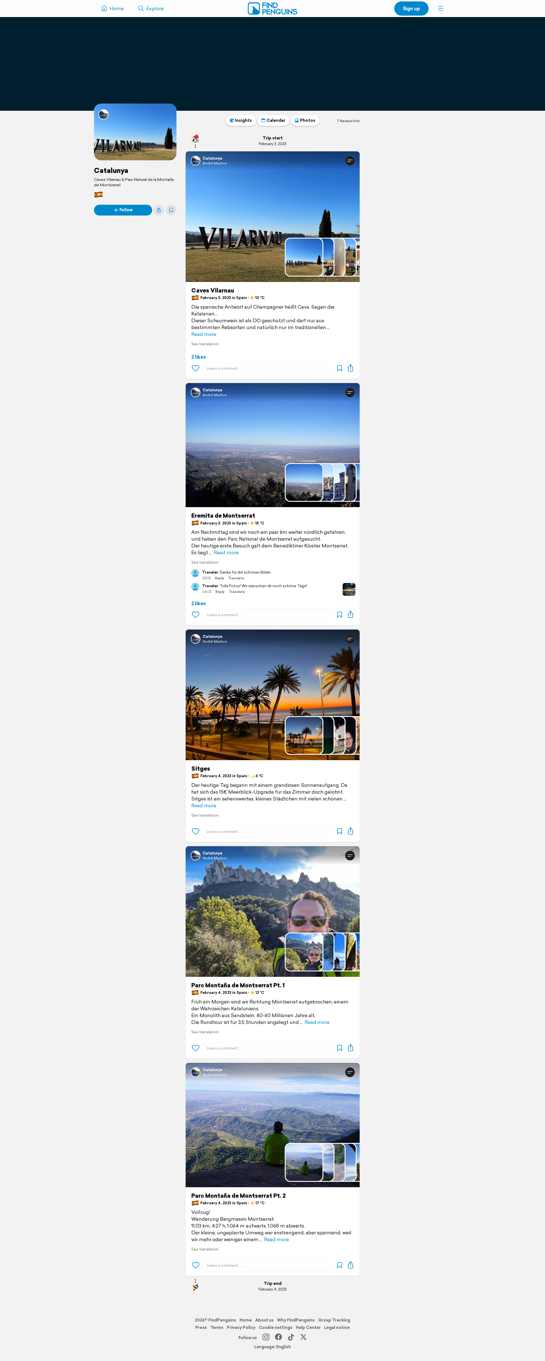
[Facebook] (278, 1338)
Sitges (200, 769)
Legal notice (337, 1327)
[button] (441, 8)
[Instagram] (266, 1338)
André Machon (215, 163)
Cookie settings (275, 1327)
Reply (219, 578)
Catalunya (111, 170)
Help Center (308, 1327)
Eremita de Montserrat (223, 516)
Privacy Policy (241, 1327)
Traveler (210, 572)
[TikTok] (291, 1338)
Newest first (350, 121)
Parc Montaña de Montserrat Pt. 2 (238, 1196)
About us (264, 1320)
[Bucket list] (171, 210)
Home (246, 1320)
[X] (303, 1338)
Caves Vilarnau (212, 290)
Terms (216, 1327)
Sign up (411, 8)
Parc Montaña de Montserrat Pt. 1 (238, 985)
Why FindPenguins (296, 1320)
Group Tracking (334, 1320)
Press (201, 1327)
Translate (236, 578)
